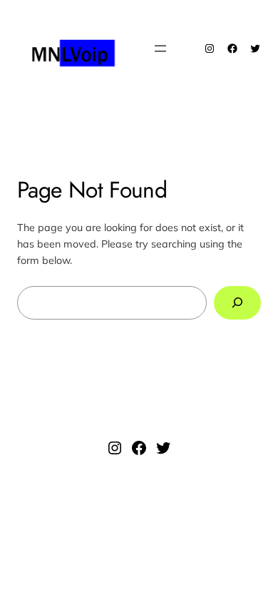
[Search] (237, 303)
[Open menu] (160, 48)
